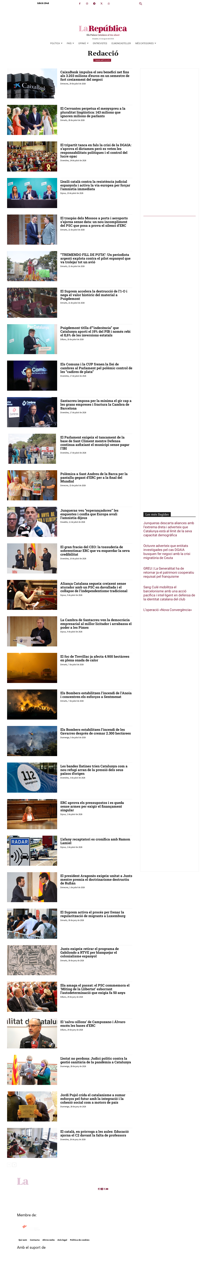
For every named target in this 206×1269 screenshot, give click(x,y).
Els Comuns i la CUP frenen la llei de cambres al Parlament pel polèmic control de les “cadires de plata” (96, 368)
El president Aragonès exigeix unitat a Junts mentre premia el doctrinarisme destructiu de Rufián (96, 879)
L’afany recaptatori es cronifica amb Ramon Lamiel (95, 841)
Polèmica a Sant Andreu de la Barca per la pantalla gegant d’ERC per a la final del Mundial (94, 477)
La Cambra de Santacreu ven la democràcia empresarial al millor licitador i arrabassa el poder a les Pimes (96, 624)
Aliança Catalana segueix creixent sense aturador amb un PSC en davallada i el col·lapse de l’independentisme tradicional (93, 587)
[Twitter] (101, 3)
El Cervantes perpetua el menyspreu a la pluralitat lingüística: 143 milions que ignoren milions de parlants (92, 112)
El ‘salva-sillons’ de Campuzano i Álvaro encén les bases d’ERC (92, 1024)
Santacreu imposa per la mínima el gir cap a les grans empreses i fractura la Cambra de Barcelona (95, 404)
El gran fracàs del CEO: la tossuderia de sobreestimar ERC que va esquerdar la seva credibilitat (95, 551)
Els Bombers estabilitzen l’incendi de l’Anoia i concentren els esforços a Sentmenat (96, 695)
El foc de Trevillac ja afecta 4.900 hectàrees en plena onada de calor (94, 658)
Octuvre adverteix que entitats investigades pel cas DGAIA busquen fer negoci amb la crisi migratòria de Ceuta (166, 551)
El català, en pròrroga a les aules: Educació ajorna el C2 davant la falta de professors (94, 1133)
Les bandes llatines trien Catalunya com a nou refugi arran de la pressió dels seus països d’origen (93, 770)
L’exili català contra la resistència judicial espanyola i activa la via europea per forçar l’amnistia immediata (95, 185)
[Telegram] (94, 3)
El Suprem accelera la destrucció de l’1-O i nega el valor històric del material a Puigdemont (93, 295)
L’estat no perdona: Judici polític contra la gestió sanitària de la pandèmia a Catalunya (95, 1060)
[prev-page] (9, 1165)
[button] (141, 4)
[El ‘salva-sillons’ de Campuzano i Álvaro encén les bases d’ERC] (32, 1033)
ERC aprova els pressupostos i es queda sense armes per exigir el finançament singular (92, 806)
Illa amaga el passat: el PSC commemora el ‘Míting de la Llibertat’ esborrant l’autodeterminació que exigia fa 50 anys (95, 989)
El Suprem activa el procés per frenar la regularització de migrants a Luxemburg (92, 914)
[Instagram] (87, 3)
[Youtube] (107, 1189)
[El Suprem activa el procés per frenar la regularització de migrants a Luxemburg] (32, 924)
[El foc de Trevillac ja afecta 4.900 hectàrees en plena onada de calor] (32, 668)
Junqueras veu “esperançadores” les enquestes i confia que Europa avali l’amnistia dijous (89, 514)
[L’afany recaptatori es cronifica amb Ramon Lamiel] (32, 851)
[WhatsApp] (109, 3)
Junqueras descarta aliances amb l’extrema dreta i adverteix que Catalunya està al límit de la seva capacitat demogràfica (168, 529)
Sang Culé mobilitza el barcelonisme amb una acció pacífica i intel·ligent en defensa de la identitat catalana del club (169, 593)
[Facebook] (80, 3)
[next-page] (14, 1165)
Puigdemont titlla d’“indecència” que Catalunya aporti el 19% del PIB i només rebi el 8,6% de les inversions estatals (95, 331)
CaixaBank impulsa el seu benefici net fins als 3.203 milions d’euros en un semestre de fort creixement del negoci (94, 76)
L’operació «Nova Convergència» (167, 609)
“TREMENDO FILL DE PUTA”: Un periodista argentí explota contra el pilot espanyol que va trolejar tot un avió (95, 258)
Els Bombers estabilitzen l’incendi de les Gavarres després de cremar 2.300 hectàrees (95, 731)
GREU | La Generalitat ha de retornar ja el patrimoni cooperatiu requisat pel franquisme (168, 572)
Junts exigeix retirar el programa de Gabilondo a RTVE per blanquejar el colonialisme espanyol (89, 952)
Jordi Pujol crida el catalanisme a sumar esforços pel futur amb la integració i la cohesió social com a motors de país (92, 1099)
